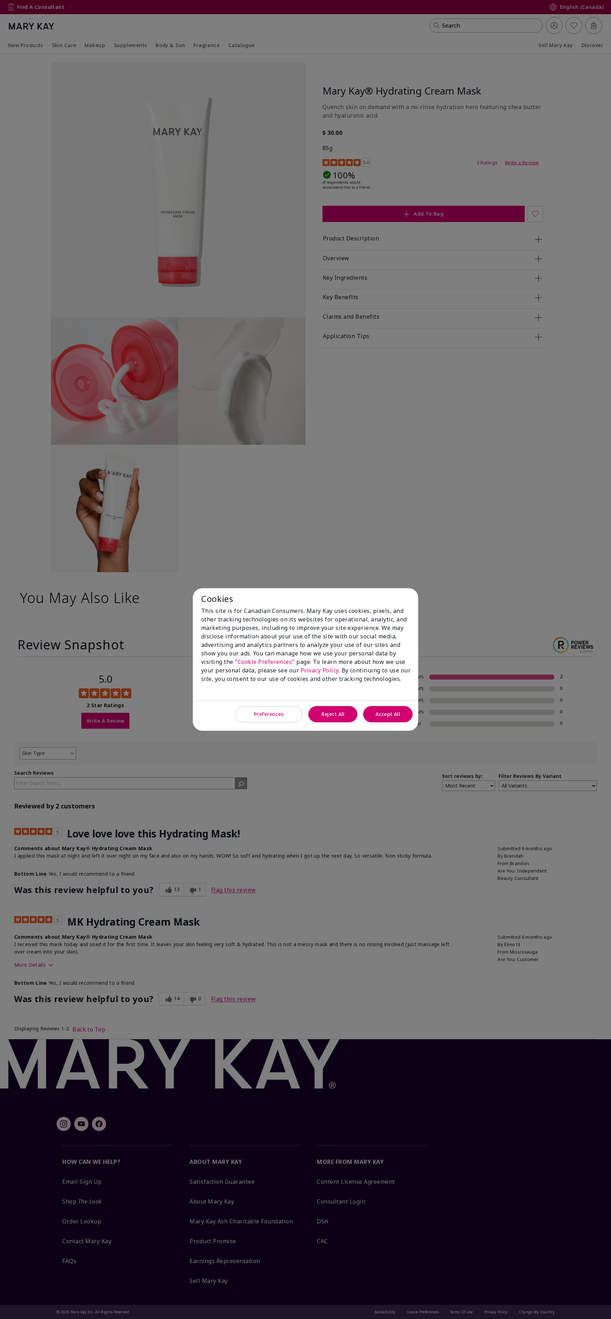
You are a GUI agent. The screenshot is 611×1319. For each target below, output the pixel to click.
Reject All (333, 714)
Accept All (388, 714)
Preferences (269, 714)
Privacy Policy (320, 670)
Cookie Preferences (265, 662)
